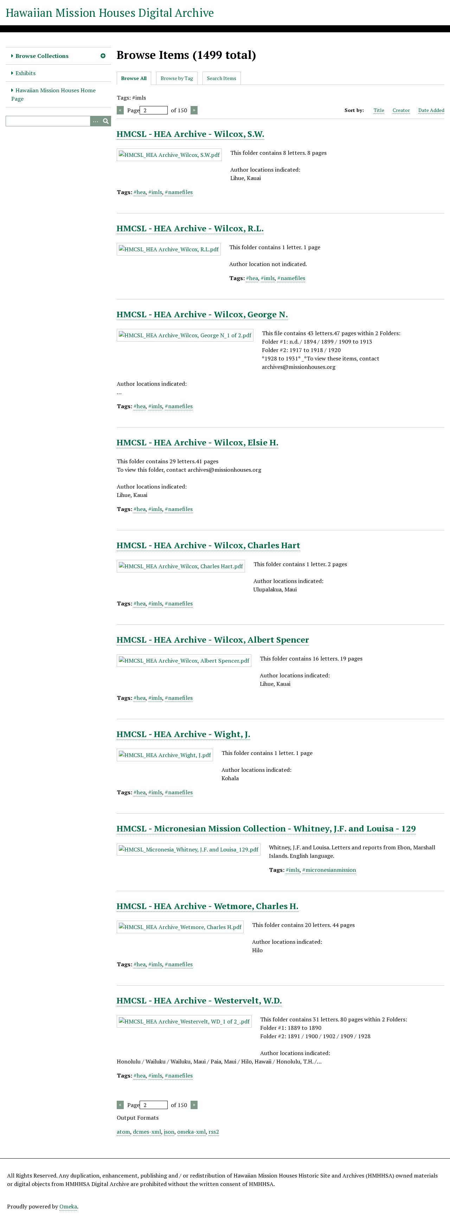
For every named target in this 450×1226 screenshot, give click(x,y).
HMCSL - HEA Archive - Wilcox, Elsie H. (197, 442)
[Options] (95, 121)
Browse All (134, 78)
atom (123, 1131)
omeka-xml (191, 1131)
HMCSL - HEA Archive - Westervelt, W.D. (199, 1000)
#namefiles (179, 192)
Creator (401, 110)
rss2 (213, 1131)
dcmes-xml (147, 1131)
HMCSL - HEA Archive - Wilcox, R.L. (190, 228)
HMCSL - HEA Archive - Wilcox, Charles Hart (208, 545)
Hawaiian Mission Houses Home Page (53, 94)
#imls (155, 192)
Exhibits (25, 73)
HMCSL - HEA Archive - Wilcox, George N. (202, 314)
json (169, 1131)
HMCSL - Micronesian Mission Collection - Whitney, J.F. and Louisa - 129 (266, 828)
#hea (140, 192)
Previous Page (120, 110)
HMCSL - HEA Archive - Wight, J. (183, 734)
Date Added (431, 110)
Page (133, 110)
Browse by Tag (177, 78)
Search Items (221, 78)
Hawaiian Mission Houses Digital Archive (110, 12)
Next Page (194, 110)
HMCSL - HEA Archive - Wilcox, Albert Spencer (213, 639)
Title (379, 110)
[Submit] (106, 121)
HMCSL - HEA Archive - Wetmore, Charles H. (207, 906)
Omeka (68, 1206)
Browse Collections (42, 56)
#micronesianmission (329, 870)
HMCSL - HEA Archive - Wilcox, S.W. (190, 133)
